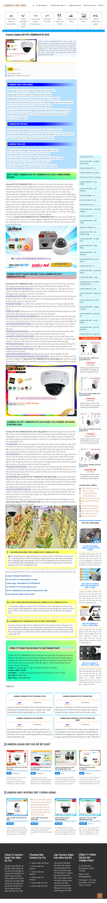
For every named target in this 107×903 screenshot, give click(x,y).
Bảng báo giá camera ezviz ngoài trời (20, 95)
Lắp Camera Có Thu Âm (89, 498)
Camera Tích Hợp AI (88, 508)
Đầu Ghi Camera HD (88, 513)
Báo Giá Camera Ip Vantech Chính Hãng (90, 664)
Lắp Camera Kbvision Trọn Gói (18, 154)
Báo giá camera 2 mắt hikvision (48, 98)
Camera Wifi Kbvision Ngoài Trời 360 (89, 308)
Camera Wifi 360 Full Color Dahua (89, 321)
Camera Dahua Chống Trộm (89, 173)
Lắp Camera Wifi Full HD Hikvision (88, 253)
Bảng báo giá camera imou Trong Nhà (21, 91)
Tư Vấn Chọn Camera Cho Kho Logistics (90, 210)
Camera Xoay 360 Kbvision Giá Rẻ (90, 294)
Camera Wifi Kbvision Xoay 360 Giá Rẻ (90, 271)
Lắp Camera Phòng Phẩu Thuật (88, 222)
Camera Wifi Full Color (66, 134)
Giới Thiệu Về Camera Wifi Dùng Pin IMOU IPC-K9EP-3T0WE (90, 586)
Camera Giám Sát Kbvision (36, 878)
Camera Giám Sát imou (39, 883)
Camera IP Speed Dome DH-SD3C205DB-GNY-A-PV (65, 768)
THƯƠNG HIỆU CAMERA (57, 5)
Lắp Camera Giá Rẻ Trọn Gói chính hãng (21, 158)
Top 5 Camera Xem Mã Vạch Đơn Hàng (21, 110)
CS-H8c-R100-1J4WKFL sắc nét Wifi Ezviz (90, 358)
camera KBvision (89, 496)
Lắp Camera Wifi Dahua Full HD (18, 134)
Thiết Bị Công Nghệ (89, 5)
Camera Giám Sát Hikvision (36, 873)
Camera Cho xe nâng (87, 205)
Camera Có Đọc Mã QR (88, 200)
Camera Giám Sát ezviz (39, 886)
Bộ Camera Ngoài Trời (87, 195)
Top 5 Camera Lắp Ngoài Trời (18, 118)
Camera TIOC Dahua (87, 157)
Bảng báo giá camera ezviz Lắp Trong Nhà (22, 98)
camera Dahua (88, 491)
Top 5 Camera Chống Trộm (17, 106)
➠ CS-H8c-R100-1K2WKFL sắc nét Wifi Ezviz (90, 394)
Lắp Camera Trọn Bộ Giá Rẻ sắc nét (44, 166)
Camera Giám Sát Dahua (39, 863)
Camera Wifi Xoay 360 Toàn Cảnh (89, 301)
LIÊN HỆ (100, 5)
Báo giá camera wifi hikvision (45, 91)
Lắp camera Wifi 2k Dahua (44, 138)
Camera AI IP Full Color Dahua (90, 177)
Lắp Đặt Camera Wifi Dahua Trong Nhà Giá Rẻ (89, 283)
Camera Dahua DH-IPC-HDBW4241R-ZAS (27, 34)
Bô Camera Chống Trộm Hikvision (19, 166)
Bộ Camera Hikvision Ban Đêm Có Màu (49, 158)
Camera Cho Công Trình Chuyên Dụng (88, 233)
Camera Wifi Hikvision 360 (88, 277)
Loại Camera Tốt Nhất (39, 102)
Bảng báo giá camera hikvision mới (61, 102)
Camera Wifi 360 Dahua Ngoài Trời (19, 130)
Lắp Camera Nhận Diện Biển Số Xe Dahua (89, 162)
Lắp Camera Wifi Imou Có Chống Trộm (21, 138)
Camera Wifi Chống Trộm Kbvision (88, 190)
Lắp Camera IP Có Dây (89, 511)
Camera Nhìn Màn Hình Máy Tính (89, 240)
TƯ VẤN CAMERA (41, 5)
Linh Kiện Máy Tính (14, 162)
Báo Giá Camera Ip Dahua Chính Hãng (90, 624)
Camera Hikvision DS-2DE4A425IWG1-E (62, 818)
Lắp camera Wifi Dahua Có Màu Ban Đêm (47, 130)
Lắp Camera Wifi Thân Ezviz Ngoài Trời (44, 134)
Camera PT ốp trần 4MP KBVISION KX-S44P (88, 818)
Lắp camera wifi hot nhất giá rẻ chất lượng (22, 150)
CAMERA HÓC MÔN (14, 5)
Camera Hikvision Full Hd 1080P (88, 183)
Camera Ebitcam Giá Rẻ (88, 289)
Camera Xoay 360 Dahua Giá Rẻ (89, 315)
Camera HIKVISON (89, 493)
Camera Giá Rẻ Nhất (87, 216)
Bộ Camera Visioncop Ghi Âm (40, 154)
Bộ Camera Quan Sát (90, 488)
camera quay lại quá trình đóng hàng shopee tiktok (53, 110)
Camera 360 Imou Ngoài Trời (90, 334)
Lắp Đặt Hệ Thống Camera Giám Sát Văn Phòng (90, 548)
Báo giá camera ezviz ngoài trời (18, 114)
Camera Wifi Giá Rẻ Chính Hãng (88, 246)
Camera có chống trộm (87, 227)
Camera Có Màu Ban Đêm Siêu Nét (40, 106)
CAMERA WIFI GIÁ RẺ (75, 5)
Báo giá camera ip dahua (42, 95)
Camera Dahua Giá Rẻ (87, 168)
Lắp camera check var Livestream (19, 102)
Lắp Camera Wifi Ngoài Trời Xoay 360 (89, 328)
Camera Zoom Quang (88, 506)
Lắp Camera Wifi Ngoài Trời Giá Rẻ (89, 260)
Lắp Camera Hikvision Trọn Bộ (48, 150)
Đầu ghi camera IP (87, 516)
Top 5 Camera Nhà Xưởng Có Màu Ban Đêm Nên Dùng (49, 114)
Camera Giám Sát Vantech (36, 867)
